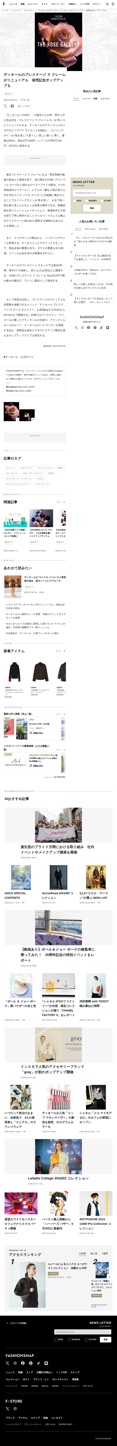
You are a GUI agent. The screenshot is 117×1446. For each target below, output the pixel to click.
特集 (23, 4)
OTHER (107, 201)
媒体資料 (34, 1386)
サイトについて (12, 1386)
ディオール (13, 115)
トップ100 (84, 4)
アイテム (22, 1418)
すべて (76, 98)
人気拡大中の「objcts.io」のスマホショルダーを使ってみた (93, 272)
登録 (92, 208)
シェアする (25, 106)
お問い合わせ (88, 1386)
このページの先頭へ (19, 1323)
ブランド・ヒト (58, 4)
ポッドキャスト (60, 1379)
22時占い (72, 4)
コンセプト (57, 1418)
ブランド (10, 1418)
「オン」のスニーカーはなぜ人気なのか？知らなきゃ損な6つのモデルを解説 (93, 241)
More (96, 3)
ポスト (26, 1379)
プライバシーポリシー (70, 1386)
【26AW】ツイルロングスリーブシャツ (40, 691)
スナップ (74, 1372)
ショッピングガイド (13, 1424)
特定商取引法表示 (65, 1424)
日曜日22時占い (45, 1372)
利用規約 (55, 1386)
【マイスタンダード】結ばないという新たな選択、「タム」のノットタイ (93, 300)
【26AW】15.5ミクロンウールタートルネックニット (14, 692)
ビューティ (33, 4)
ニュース (13, 4)
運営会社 (45, 1386)
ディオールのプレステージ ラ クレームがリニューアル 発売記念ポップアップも (72, 10)
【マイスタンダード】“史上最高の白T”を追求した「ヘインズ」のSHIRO (92, 257)
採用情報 (24, 1386)
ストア (45, 4)
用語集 (75, 1379)
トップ (5, 10)
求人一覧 (26, 714)
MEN (79, 201)
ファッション (90, 229)
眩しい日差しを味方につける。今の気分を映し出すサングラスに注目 (93, 286)
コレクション (12, 1379)
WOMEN (93, 201)
